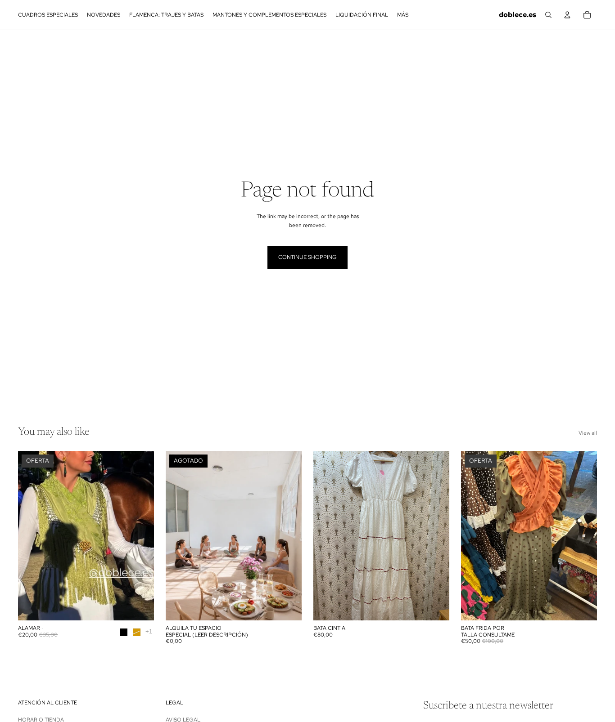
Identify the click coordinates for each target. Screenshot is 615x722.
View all (588, 433)
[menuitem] (403, 15)
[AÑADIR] (435, 606)
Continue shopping (307, 257)
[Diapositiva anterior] (31, 536)
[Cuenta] (567, 15)
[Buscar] (548, 15)
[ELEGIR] (140, 606)
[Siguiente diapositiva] (140, 536)
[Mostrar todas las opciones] (148, 631)
